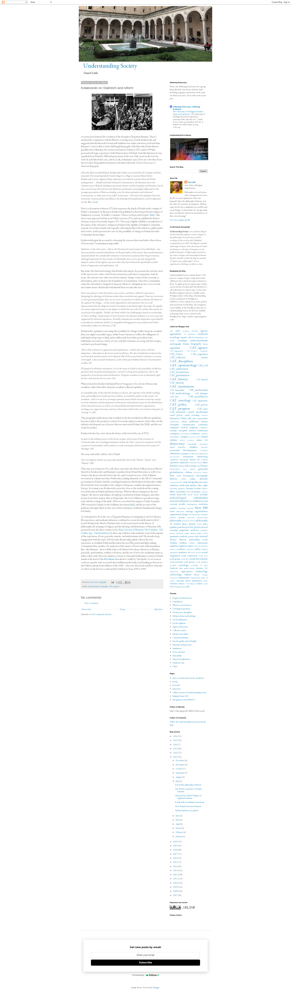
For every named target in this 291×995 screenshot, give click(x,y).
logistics (205, 488)
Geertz (185, 469)
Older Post (158, 609)
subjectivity (174, 571)
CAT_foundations (179, 372)
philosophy (175, 520)
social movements (198, 558)
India (185, 482)
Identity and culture (180, 634)
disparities (204, 447)
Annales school (187, 337)
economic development (183, 450)
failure (205, 462)
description (203, 444)
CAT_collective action (189, 357)
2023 (175, 748)
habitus (205, 472)
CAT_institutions (182, 386)
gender (192, 469)
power (197, 527)
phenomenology (202, 517)
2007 (175, 895)
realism (173, 542)
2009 (175, 887)
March (178, 828)
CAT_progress (114, 586)
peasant (182, 517)
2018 (175, 849)
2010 (175, 882)
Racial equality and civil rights (184, 641)
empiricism (194, 453)
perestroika (191, 517)
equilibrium (174, 459)
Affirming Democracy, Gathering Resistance (186, 107)
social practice (189, 561)
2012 (175, 874)
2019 (175, 845)
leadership (173, 488)
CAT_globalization (180, 375)
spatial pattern (189, 568)
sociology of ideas (199, 565)
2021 (175, 756)
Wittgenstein (179, 586)
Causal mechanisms (180, 637)
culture (199, 440)
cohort (184, 421)
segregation (174, 552)
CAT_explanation (179, 368)
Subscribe (145, 962)
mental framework (178, 494)
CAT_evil (203, 365)
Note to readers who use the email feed (188, 678)
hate (172, 475)
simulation (183, 552)
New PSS (201, 507)
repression (204, 546)
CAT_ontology (180, 400)
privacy (172, 533)
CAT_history (179, 379)
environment (188, 456)
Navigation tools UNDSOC (183, 699)
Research (176, 685)
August (179, 777)
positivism (181, 527)
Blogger (156, 987)
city (189, 418)
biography (103, 586)
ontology (189, 511)
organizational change (179, 514)
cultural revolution (187, 440)
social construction (189, 555)
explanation (184, 462)
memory (205, 491)
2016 (175, 858)
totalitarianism (183, 577)
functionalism (175, 469)
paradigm (204, 514)
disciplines (193, 447)
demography (192, 444)
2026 (175, 736)
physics (184, 523)
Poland (199, 524)
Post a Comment (91, 603)
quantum (191, 536)
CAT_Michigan (201, 393)
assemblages (182, 340)
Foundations (177, 601)
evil (198, 459)
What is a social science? (182, 605)
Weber (172, 586)
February (179, 832)
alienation (191, 334)
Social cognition (179, 623)
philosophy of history (189, 521)
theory (196, 574)
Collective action (179, 630)
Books (174, 681)
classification (174, 421)
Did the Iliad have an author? (187, 810)
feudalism (181, 465)
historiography (202, 475)
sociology (184, 565)
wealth (205, 584)
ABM (177, 330)
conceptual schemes (187, 430)
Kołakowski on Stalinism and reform (189, 802)
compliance (203, 427)
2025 (175, 740)
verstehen (173, 583)
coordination (195, 433)
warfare (199, 583)
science (205, 549)
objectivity (180, 511)
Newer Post (86, 609)
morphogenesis (192, 504)
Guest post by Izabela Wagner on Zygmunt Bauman (188, 796)
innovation (203, 482)
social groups (175, 558)
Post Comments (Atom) (101, 614)
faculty (199, 462)
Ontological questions (181, 608)
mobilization (197, 501)
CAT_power (201, 404)
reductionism (202, 542)
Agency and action (180, 626)
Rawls (205, 539)
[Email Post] (112, 582)
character (174, 418)
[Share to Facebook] (126, 582)
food (198, 465)
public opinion (190, 533)
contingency (175, 433)
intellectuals (184, 485)
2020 (175, 841)
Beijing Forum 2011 (180, 696)
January (179, 836)
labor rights (203, 485)
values (205, 580)
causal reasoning (192, 415)
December (180, 760)
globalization (176, 472)
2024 (175, 744)
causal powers (176, 415)
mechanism (196, 491)
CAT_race (202, 408)
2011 (175, 878)
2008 (175, 891)
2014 (175, 866)
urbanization (197, 580)
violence (181, 583)
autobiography (175, 343)
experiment (174, 462)
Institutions (176, 648)
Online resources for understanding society (189, 692)
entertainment (174, 457)
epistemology (202, 456)
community (203, 424)
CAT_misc (174, 396)
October (179, 768)
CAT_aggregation (176, 351)
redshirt (192, 543)
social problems (202, 562)
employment (203, 453)
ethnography (183, 459)
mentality (204, 494)
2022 (175, 752)
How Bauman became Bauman (188, 806)
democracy (177, 443)
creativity (192, 437)
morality (182, 504)
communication (188, 424)
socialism (173, 565)
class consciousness (200, 418)
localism (197, 488)
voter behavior (190, 583)
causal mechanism (198, 411)
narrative (173, 508)
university (180, 580)
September (180, 772)
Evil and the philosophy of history (188, 784)
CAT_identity (177, 382)
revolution (181, 549)
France (204, 465)
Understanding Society (110, 65)
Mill (190, 501)
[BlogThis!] (120, 582)
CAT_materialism (177, 390)
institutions (174, 485)
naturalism (182, 508)
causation (204, 415)
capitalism (175, 347)
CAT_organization (200, 400)
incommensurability (176, 482)
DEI (206, 440)
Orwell (190, 514)
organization (201, 511)
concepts (173, 430)
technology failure (180, 574)
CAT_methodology (180, 393)
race (197, 536)
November (180, 764)
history (173, 478)
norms (172, 511)
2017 (175, 854)
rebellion (183, 542)
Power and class (178, 652)
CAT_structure (178, 411)
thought (205, 575)
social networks (176, 561)
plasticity (192, 523)
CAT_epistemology (183, 365)
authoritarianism (93, 586)
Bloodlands (109, 559)
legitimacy (182, 488)
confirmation (202, 430)
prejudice (204, 530)
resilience (173, 549)
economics (204, 450)
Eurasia (193, 459)
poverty (189, 527)
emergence (185, 453)
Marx (172, 491)
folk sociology (190, 465)
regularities (174, 545)
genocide (203, 468)
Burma (205, 344)
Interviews (176, 688)
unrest (188, 580)
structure (199, 568)
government (197, 472)
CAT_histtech (202, 379)
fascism (173, 465)
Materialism (177, 655)
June (178, 815)
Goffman (188, 472)
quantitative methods (178, 536)
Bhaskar (186, 343)
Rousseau (189, 549)
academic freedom (190, 331)
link (95, 201)
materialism (181, 491)
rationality (194, 539)
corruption (184, 436)
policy (205, 523)
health (179, 475)
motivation (203, 504)
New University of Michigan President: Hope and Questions (188, 112)
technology (202, 571)
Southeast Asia (176, 568)
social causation (196, 552)
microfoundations (179, 500)
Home (122, 609)
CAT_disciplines (181, 361)
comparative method (178, 427)
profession (180, 533)
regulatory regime (186, 545)
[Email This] (117, 582)
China (183, 418)
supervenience (187, 571)
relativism (197, 546)
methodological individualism (189, 497)
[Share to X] (123, 582)
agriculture (175, 334)
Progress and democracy (182, 598)
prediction (195, 530)
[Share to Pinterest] (129, 582)
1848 (171, 331)
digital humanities (178, 447)
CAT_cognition (199, 354)
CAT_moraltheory (198, 396)
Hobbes (183, 479)
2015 (175, 862)
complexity (193, 427)
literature (190, 488)
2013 (175, 870)
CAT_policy (178, 404)
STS (206, 568)
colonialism (174, 424)
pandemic (196, 514)
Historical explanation (181, 659)
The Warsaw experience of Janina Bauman (188, 790)
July (177, 781)
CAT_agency (199, 347)
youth (187, 586)
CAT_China (176, 354)
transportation (195, 577)
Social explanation (179, 619)
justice (193, 485)
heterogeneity (188, 475)
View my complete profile (180, 219)
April (178, 824)
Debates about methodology (184, 616)
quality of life (202, 533)
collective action (198, 421)
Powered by (138, 975)
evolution (204, 459)
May (178, 819)
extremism (193, 462)
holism (192, 478)
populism (173, 527)
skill (189, 552)
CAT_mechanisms (198, 390)
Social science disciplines (182, 612)
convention (185, 433)
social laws (185, 559)
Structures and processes (182, 644)
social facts (203, 555)
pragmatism (184, 530)
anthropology (199, 337)
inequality (193, 482)
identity (204, 478)
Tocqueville (173, 578)
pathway (173, 517)
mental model (193, 494)
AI (185, 334)
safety (198, 549)
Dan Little (191, 182)
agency (204, 330)
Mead (188, 492)
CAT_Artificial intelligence (197, 351)
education (175, 453)
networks (190, 508)
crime (198, 436)
